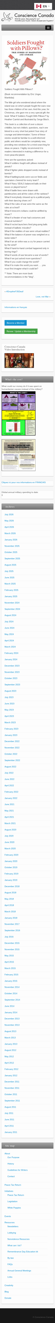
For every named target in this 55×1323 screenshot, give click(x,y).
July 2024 (9, 621)
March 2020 (10, 848)
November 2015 (12, 949)
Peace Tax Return (13, 1185)
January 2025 (11, 596)
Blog (7, 1291)
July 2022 (9, 773)
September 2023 (12, 684)
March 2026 (10, 533)
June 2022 (9, 779)
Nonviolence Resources (18, 1239)
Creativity (9, 1285)
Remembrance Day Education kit (22, 1251)
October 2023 (11, 678)
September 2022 (12, 760)
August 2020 (10, 829)
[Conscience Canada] (27, 17)
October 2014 (11, 993)
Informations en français (16, 307)
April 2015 (9, 962)
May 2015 (9, 955)
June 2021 (9, 804)
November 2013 (12, 1025)
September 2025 (12, 558)
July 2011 (9, 1113)
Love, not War (42, 296)
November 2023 (12, 672)
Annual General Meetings (19, 1270)
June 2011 (9, 1119)
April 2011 (9, 1126)
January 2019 (11, 880)
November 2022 (12, 747)
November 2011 (12, 1088)
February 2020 (11, 855)
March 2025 (10, 583)
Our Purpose (13, 1157)
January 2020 (11, 861)
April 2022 (9, 785)
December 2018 (12, 886)
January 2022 (11, 798)
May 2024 (9, 634)
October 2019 (11, 867)
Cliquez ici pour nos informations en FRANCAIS (24, 482)
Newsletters (12, 1226)
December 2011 (12, 1081)
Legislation (12, 1201)
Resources (10, 1222)
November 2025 (12, 546)
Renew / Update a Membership (21, 331)
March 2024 (10, 647)
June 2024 (9, 628)
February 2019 (11, 873)
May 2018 (9, 899)
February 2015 (11, 974)
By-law (10, 1258)
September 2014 (12, 1000)
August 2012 (10, 1050)
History (10, 1163)
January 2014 (11, 1012)
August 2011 (10, 1107)
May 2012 (9, 1056)
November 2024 (12, 602)
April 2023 (9, 716)
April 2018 (9, 905)
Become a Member (15, 322)
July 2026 (9, 514)
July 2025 (9, 571)
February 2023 (11, 729)
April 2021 (9, 817)
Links (9, 1277)
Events (8, 1216)
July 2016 (9, 937)
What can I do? (14, 1245)
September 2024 (12, 609)
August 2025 (10, 565)
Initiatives (9, 1191)
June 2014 (9, 1006)
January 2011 (11, 1132)
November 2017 (12, 924)
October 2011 (11, 1094)
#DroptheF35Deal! (14, 291)
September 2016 (12, 930)
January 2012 (11, 1075)
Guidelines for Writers (17, 1170)
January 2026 (11, 539)
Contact (11, 1176)
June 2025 (9, 577)
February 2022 (11, 792)
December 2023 (12, 666)
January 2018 (11, 918)
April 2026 (9, 527)
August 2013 (10, 1031)
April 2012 (9, 1063)
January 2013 (11, 1044)
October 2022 (11, 754)
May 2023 (9, 710)
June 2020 (9, 842)
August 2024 (10, 615)
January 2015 (11, 981)
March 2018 (10, 911)
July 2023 (9, 697)
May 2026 (9, 520)
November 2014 (12, 987)
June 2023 (9, 703)
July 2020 (9, 836)
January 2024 (11, 659)
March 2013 (10, 1037)
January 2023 (11, 735)
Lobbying (11, 1233)
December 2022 (12, 741)
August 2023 (10, 691)
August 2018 (10, 892)
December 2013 (12, 1018)
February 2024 (11, 653)
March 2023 (10, 722)
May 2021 (9, 810)
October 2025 (11, 552)
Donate (8, 1298)
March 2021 (10, 823)
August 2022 (10, 766)
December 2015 (12, 943)
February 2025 (11, 590)
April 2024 (9, 640)
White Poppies (14, 1208)
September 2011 (12, 1100)
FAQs (10, 1264)
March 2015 (10, 968)
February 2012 (11, 1069)
